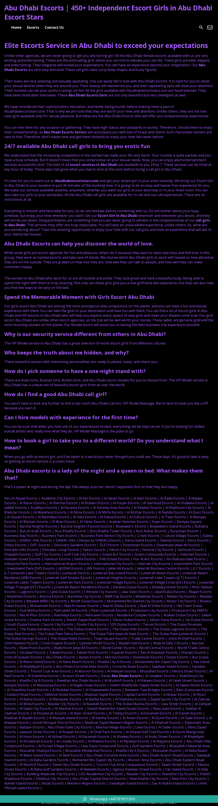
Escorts (33, 27)
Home (16, 27)
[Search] (201, 27)
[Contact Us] (210, 27)
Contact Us (54, 27)
